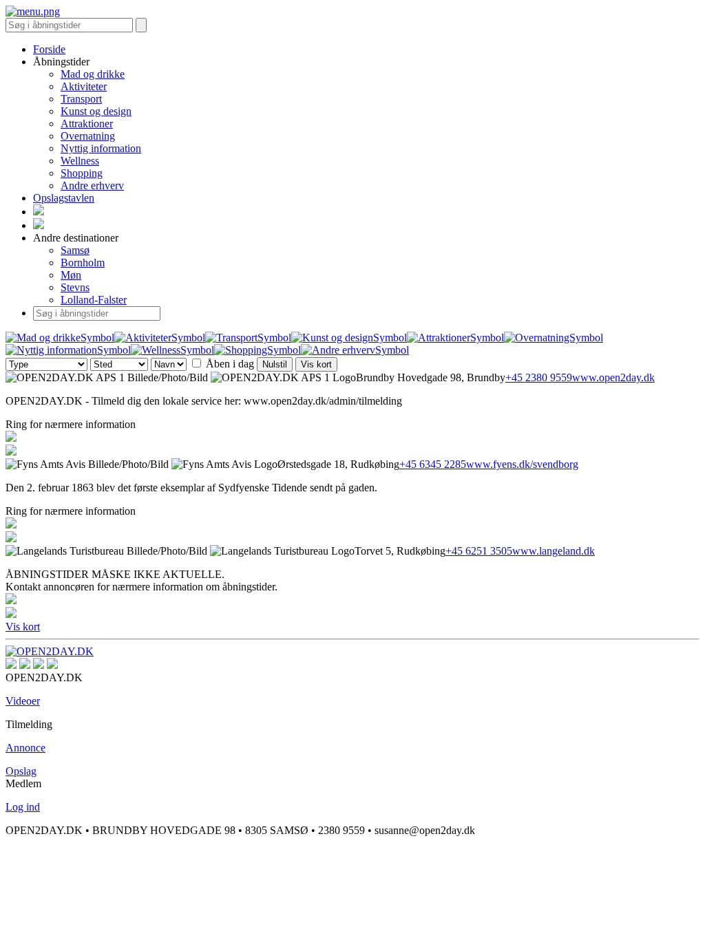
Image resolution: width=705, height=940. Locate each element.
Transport (81, 99)
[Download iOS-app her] (38, 665)
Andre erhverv (92, 185)
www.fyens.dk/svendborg (522, 464)
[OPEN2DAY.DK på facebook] (24, 665)
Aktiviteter (84, 86)
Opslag (21, 771)
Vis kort (316, 364)
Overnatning (88, 136)
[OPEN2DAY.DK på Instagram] (11, 665)
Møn (71, 275)
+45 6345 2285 (432, 464)
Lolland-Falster (94, 300)
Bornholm (83, 262)
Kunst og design (96, 111)
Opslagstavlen (63, 198)
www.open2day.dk (613, 377)
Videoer (23, 701)
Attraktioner (87, 123)
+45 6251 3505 (478, 551)
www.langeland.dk (553, 551)
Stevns (75, 287)
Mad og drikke (93, 74)
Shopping (82, 173)
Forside (49, 49)
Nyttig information (101, 148)
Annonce (25, 748)
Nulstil (274, 364)
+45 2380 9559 (538, 377)
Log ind (23, 807)
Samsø (75, 250)
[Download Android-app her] (52, 665)
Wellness (80, 161)
